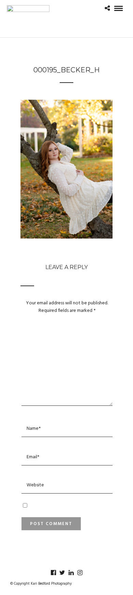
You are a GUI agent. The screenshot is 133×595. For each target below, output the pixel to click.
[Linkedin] (71, 572)
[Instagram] (80, 572)
